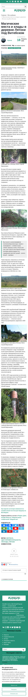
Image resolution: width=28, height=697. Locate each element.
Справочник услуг (9, 636)
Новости (6, 635)
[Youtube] (15, 528)
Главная (3, 15)
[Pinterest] (10, 531)
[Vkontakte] (4, 525)
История (17, 48)
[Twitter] (15, 531)
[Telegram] (15, 525)
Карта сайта (7, 642)
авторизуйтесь (14, 564)
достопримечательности (11, 540)
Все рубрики (12, 15)
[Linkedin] (4, 531)
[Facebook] (10, 525)
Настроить (14, 689)
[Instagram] (21, 528)
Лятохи (12, 542)
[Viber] (21, 525)
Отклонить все (14, 693)
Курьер (9, 40)
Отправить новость (9, 640)
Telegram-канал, (16, 517)
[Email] (4, 528)
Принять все (14, 685)
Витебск (10, 538)
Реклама (6, 644)
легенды (5, 542)
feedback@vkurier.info (9, 615)
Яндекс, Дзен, (22, 515)
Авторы (11, 48)
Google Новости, (6, 517)
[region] (14, 681)
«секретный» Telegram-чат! (9, 519)
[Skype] (10, 528)
